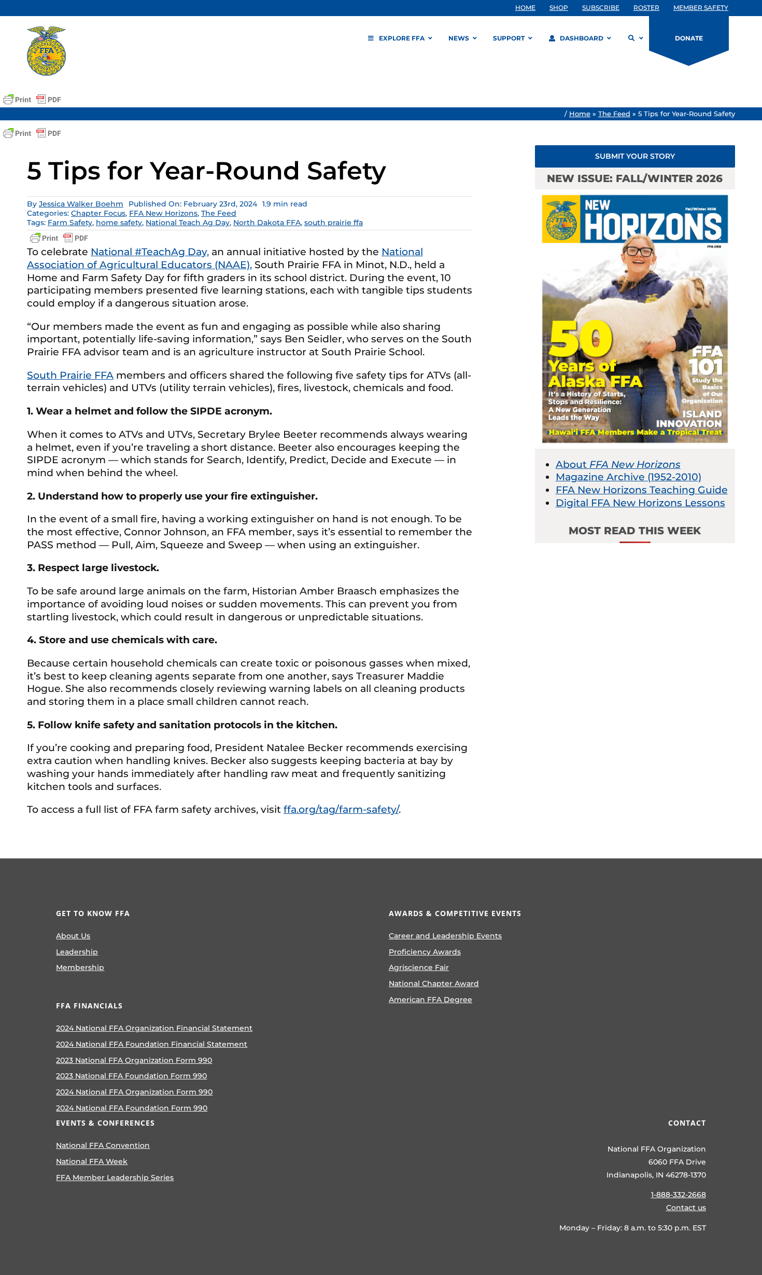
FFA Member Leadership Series (115, 1177)
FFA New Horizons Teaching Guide (642, 490)
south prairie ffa (333, 222)
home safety (119, 222)
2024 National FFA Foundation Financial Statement (151, 1044)
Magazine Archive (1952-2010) (628, 477)
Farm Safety (70, 222)
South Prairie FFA (70, 375)
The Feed (614, 113)
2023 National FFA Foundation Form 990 (131, 1075)
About (618, 464)
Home (579, 113)
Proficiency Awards (425, 952)
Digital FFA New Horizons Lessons (640, 503)
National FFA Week (92, 1161)
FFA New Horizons (163, 213)
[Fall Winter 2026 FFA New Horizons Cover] (635, 194)
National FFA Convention (103, 1145)
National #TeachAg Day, (150, 252)
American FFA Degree (430, 999)
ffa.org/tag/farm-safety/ (341, 809)
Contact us (686, 1207)
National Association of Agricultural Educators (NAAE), (225, 258)
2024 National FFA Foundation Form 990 (131, 1108)
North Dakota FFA (267, 222)
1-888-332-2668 (678, 1194)
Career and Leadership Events (445, 935)
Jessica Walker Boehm (81, 204)
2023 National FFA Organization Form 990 (134, 1060)
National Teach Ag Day (188, 222)
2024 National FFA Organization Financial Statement (154, 1028)
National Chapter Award (434, 983)
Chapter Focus (98, 213)
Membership (80, 967)
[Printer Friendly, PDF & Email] (32, 99)
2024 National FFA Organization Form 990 (134, 1092)
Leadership (77, 952)
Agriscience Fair (419, 967)
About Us (73, 935)
